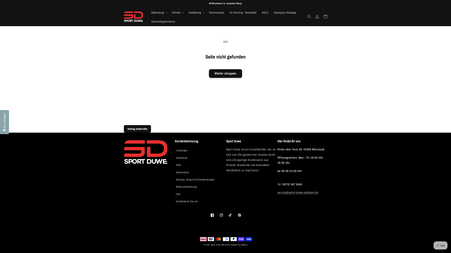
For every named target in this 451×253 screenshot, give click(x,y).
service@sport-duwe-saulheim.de (297, 192)
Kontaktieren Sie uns (187, 201)
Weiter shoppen (226, 73)
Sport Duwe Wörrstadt (220, 244)
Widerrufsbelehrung (186, 187)
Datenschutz (182, 172)
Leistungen (182, 150)
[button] (159, 13)
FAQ (178, 194)
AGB (178, 165)
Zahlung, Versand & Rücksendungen (195, 179)
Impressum (181, 158)
